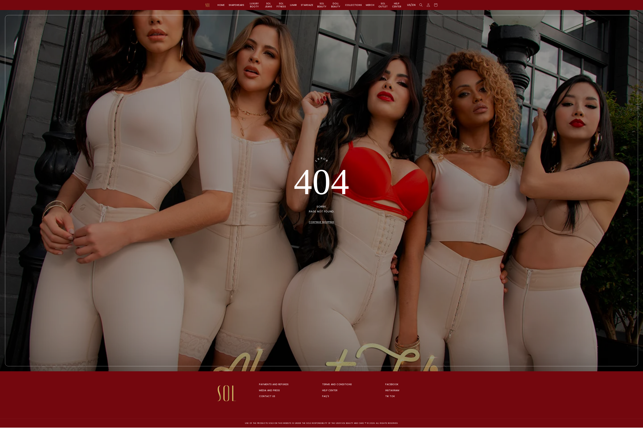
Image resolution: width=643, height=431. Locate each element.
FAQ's (325, 396)
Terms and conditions (337, 384)
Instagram (392, 390)
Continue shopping (321, 222)
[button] (421, 5)
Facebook (392, 384)
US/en (411, 5)
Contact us (267, 396)
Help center (330, 390)
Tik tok (390, 396)
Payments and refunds (274, 384)
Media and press (269, 390)
